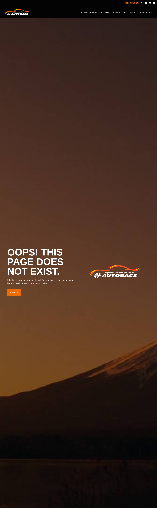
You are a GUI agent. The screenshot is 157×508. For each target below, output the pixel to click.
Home (84, 13)
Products (95, 13)
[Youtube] (154, 3)
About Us (128, 13)
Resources (111, 13)
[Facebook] (146, 3)
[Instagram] (142, 3)
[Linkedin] (150, 3)
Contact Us (144, 13)
